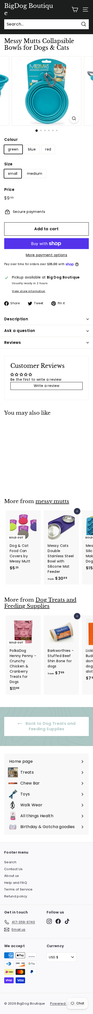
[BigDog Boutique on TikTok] (67, 921)
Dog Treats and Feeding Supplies (40, 603)
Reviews (12, 342)
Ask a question (19, 330)
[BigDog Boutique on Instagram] (49, 921)
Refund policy (15, 896)
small (13, 173)
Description (16, 319)
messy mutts (52, 501)
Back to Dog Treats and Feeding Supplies (49, 726)
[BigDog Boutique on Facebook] (58, 921)
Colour (11, 139)
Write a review (47, 385)
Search (10, 862)
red (48, 149)
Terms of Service (18, 889)
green (13, 149)
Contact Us (13, 869)
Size (8, 164)
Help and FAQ (15, 882)
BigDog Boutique (28, 9)
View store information (28, 291)
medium (34, 173)
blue (32, 149)
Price (9, 189)
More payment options (46, 255)
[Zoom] (74, 118)
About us (11, 875)
